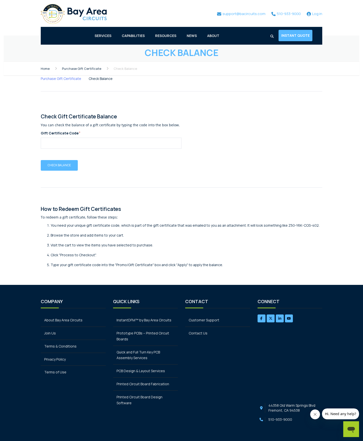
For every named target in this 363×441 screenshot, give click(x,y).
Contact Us (198, 333)
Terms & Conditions (60, 346)
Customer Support (204, 320)
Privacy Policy (55, 359)
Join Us (50, 333)
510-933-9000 (280, 419)
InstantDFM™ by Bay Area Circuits (144, 320)
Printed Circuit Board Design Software (139, 400)
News (192, 35)
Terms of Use (55, 372)
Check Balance (101, 78)
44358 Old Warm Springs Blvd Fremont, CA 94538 (291, 408)
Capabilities (133, 35)
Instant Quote (295, 35)
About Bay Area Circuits (63, 320)
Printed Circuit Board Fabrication (143, 384)
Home (45, 68)
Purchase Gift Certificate (81, 68)
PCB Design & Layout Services (141, 370)
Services (103, 35)
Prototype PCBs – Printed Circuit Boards (143, 336)
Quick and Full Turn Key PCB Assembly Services (138, 355)
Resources (165, 35)
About (213, 35)
